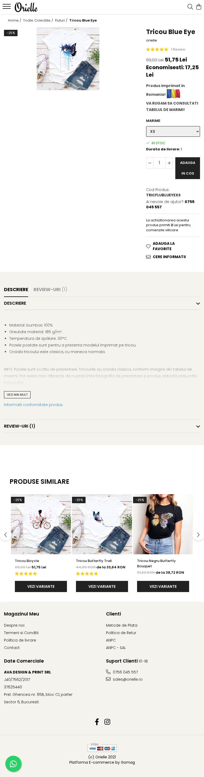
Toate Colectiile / (38, 20)
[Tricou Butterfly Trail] (102, 524)
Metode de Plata (121, 625)
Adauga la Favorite (164, 246)
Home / (15, 20)
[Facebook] (96, 722)
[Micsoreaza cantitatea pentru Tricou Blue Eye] (150, 162)
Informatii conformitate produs (33, 404)
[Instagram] (107, 722)
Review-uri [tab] (50, 289)
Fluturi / (62, 20)
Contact (12, 647)
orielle (151, 40)
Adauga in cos (187, 168)
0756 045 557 (125, 672)
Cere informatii (169, 256)
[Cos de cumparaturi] (198, 7)
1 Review (178, 49)
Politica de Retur (121, 632)
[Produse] (7, 8)
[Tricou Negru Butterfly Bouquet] (163, 524)
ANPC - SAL (116, 647)
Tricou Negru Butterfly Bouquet (156, 563)
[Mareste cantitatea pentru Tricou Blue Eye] (169, 162)
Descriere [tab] (16, 289)
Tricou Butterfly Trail (94, 560)
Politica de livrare (20, 640)
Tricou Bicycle (27, 560)
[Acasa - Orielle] (36, 7)
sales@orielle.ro (127, 679)
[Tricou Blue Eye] (68, 58)
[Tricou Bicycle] (41, 524)
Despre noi (14, 625)
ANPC (111, 640)
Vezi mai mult (17, 394)
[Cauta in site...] (190, 7)
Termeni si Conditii (21, 632)
